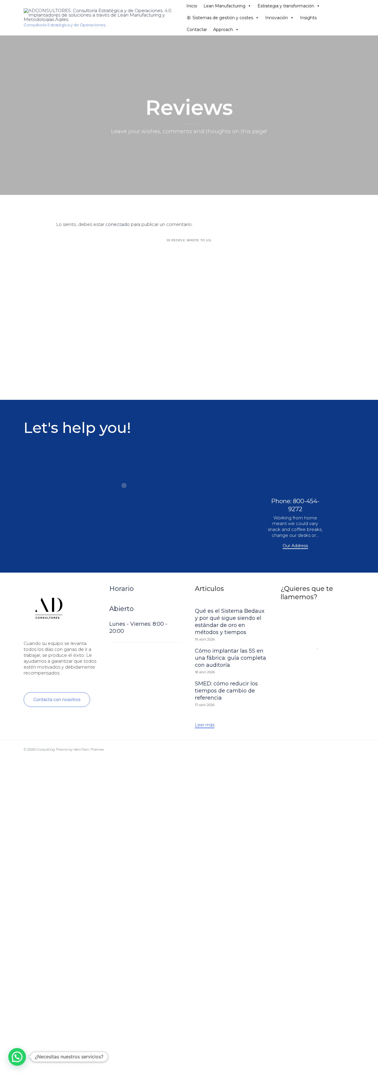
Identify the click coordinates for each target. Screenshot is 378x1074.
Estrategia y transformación (286, 6)
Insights (308, 17)
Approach (223, 29)
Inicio (191, 6)
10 (189, 240)
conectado (117, 224)
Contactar (197, 29)
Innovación (276, 17)
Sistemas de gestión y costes (223, 17)
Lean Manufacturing (224, 6)
